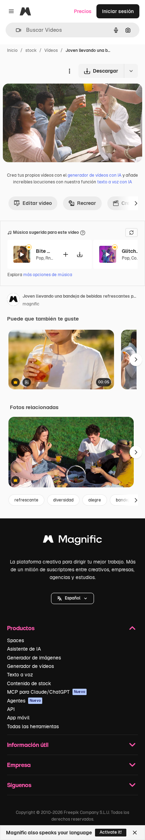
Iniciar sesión (118, 11)
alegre (94, 500)
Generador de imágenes (34, 658)
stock (31, 50)
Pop (40, 258)
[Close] (135, 832)
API (11, 709)
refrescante (26, 500)
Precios (83, 11)
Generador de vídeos (30, 666)
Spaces (15, 640)
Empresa (19, 764)
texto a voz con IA (114, 182)
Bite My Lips (44, 251)
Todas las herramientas (33, 726)
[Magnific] (72, 540)
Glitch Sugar (130, 251)
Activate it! (111, 832)
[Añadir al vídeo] (65, 254)
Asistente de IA (24, 649)
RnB (49, 258)
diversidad (63, 500)
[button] (72, 598)
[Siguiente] (136, 203)
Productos (20, 628)
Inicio (12, 50)
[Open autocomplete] (15, 30)
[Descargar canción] (79, 254)
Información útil (28, 744)
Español (72, 598)
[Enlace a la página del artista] (13, 300)
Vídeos (51, 50)
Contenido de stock (29, 683)
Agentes (24, 701)
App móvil (18, 717)
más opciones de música (47, 275)
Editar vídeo (37, 203)
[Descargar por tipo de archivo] (131, 71)
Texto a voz (20, 674)
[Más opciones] (69, 71)
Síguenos (19, 785)
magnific (31, 304)
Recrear (86, 203)
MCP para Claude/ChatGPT (46, 692)
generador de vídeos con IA (94, 175)
